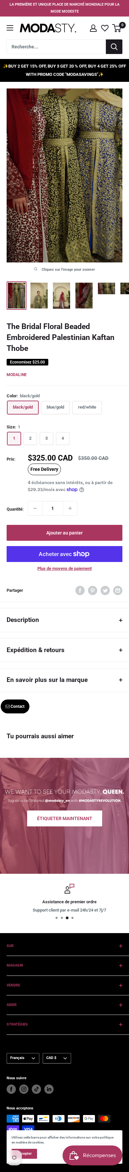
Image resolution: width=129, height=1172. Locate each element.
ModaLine (17, 374)
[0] (117, 28)
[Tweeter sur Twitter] (105, 590)
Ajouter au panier (64, 532)
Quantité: (15, 509)
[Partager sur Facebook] (80, 590)
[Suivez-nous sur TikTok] (36, 1089)
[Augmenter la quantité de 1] (70, 508)
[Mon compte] (93, 28)
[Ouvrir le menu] (10, 27)
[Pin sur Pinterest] (92, 590)
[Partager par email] (117, 590)
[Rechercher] (114, 46)
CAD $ (51, 1058)
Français (17, 1058)
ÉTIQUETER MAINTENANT (64, 818)
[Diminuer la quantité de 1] (35, 508)
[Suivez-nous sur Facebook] (11, 1089)
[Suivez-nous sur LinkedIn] (49, 1089)
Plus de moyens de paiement (64, 568)
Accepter (24, 1153)
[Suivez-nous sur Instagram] (23, 1089)
